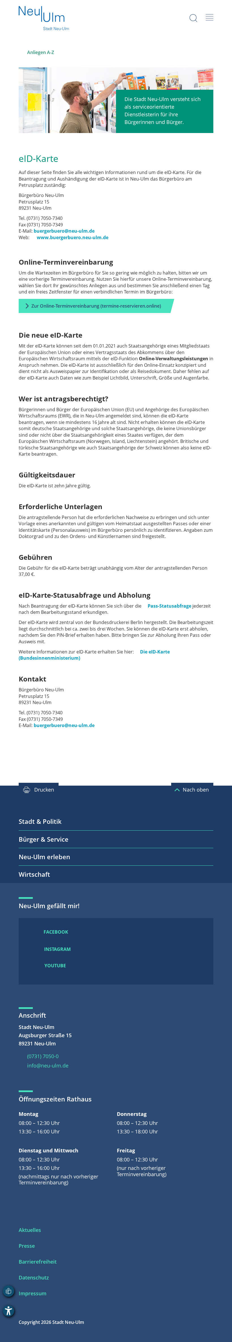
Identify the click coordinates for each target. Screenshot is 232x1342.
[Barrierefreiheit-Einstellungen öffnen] (8, 1311)
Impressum (32, 1293)
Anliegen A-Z (40, 52)
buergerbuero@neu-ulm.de (64, 231)
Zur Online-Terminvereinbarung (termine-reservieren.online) (96, 306)
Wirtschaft (34, 874)
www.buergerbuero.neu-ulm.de (72, 237)
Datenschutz (34, 1277)
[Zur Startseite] (44, 19)
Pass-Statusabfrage (169, 606)
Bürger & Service (43, 839)
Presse (27, 1245)
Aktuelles (30, 1230)
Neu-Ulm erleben (44, 856)
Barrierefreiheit (38, 1261)
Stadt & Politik (40, 821)
